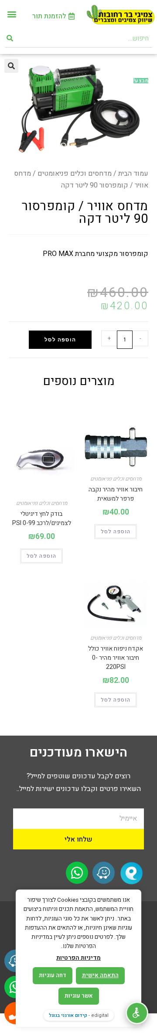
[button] (11, 14)
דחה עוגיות (52, 975)
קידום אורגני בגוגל (68, 1015)
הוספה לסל (60, 339)
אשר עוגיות (79, 996)
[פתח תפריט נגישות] (137, 1013)
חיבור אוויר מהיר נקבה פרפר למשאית (116, 494)
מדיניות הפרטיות (78, 957)
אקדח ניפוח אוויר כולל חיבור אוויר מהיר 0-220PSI (115, 658)
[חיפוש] (10, 38)
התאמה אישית (100, 975)
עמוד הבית (133, 173)
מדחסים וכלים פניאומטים (75, 173)
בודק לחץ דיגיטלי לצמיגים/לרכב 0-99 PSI (41, 518)
